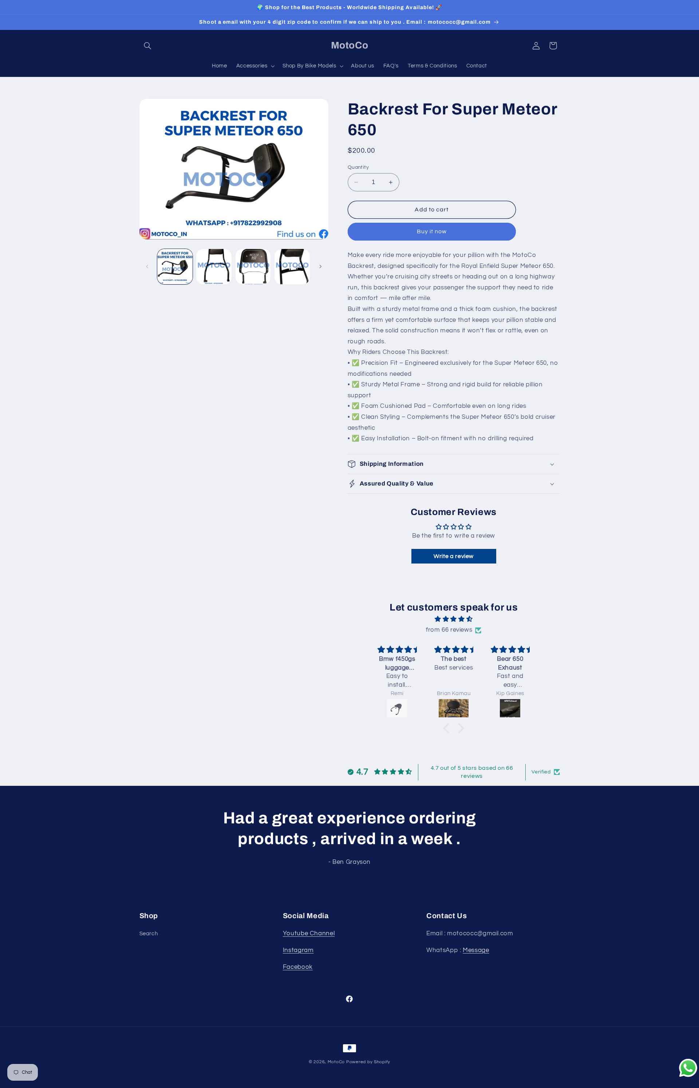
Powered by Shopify (368, 1062)
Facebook (298, 967)
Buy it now (432, 232)
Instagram (298, 950)
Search (148, 933)
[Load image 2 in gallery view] (214, 266)
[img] (453, 619)
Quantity (358, 167)
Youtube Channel (309, 933)
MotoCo (337, 1062)
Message (476, 950)
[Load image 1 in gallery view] (175, 266)
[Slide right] (320, 266)
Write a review (454, 556)
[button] (147, 45)
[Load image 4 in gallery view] (292, 266)
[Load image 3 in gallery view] (253, 266)
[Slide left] (147, 266)
